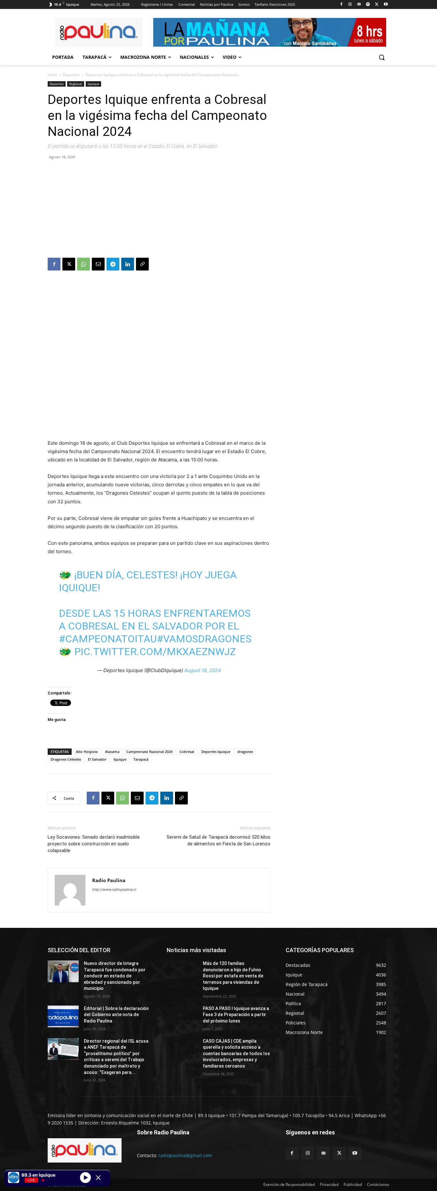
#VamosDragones (204, 639)
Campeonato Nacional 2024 (149, 751)
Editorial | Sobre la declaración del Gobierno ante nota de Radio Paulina (116, 1014)
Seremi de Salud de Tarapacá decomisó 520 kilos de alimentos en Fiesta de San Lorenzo (218, 840)
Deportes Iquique (215, 751)
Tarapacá (140, 759)
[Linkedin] (127, 264)
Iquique (93, 84)
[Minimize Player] (98, 1177)
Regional (75, 84)
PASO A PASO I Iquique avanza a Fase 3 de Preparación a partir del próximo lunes (236, 1014)
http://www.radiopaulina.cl (114, 889)
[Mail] (359, 4)
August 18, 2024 (202, 670)
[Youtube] (385, 4)
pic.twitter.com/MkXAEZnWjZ (155, 652)
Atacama (112, 751)
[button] (381, 57)
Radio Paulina (108, 880)
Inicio (52, 74)
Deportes (71, 74)
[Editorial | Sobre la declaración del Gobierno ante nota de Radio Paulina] (63, 1016)
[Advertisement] (159, 210)
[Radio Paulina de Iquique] (99, 32)
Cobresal (186, 751)
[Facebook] (341, 4)
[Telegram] (113, 264)
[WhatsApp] (83, 264)
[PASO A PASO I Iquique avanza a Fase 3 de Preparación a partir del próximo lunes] (182, 1016)
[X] (376, 4)
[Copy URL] (142, 264)
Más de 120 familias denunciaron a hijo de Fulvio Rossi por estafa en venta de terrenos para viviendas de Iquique (233, 976)
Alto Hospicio (87, 751)
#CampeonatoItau (108, 639)
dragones (245, 751)
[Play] (85, 1177)
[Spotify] (368, 4)
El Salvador (97, 759)
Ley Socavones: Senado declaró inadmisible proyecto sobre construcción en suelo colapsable (94, 843)
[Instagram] (350, 4)
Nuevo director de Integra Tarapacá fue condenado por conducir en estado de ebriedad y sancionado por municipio (115, 976)
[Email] (98, 264)
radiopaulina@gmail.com (185, 1155)
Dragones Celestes (66, 759)
